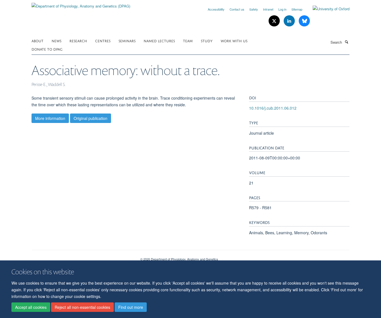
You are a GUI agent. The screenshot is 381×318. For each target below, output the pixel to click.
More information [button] (50, 118)
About (38, 40)
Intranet (268, 9)
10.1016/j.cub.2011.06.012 (272, 108)
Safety (253, 9)
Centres (102, 40)
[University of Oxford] (326, 9)
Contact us (237, 9)
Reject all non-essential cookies (82, 307)
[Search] (346, 42)
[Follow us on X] (275, 21)
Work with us (234, 40)
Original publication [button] (90, 118)
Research (78, 40)
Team (188, 40)
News (56, 40)
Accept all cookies (31, 307)
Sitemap (296, 9)
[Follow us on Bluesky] (304, 21)
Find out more (130, 307)
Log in (282, 9)
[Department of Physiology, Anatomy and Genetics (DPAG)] (81, 4)
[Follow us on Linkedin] (290, 21)
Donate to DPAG (47, 48)
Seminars (127, 40)
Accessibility (216, 9)
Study (207, 40)
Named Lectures (159, 40)
